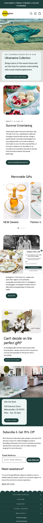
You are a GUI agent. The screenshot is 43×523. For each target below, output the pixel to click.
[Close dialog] (41, 251)
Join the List (33, 460)
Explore (21, 499)
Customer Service (21, 495)
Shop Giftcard (13, 360)
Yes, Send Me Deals (33, 267)
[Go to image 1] (18, 228)
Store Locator (21, 509)
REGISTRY (11, 296)
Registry (21, 504)
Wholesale (21, 513)
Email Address (9, 455)
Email (26, 261)
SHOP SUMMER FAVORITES (18, 162)
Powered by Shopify (21, 521)
